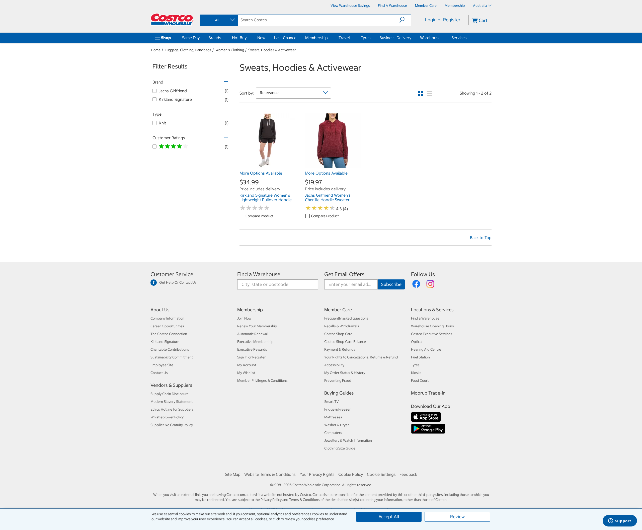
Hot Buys (240, 37)
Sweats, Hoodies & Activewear (272, 50)
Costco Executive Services (431, 334)
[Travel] (351, 37)
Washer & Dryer (336, 425)
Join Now (244, 318)
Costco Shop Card (338, 334)
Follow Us (423, 274)
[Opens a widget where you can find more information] (619, 521)
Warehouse (430, 37)
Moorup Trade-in (428, 393)
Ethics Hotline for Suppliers (172, 409)
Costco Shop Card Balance (345, 341)
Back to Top (481, 237)
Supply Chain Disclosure (169, 394)
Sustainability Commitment (171, 357)
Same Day (191, 37)
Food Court (420, 380)
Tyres (366, 37)
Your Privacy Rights (317, 474)
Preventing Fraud (337, 380)
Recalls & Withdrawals (341, 326)
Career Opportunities (167, 326)
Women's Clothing (229, 50)
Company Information (167, 318)
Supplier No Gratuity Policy (171, 425)
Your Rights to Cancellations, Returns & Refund (361, 357)
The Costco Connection (168, 334)
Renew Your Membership (257, 326)
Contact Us (159, 372)
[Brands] (222, 37)
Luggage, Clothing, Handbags (188, 50)
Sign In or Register (251, 357)
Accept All (388, 516)
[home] (172, 19)
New (261, 37)
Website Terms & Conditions (270, 474)
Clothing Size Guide (339, 448)
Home (155, 50)
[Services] (468, 37)
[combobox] (218, 20)
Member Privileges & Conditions (262, 380)
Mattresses (333, 417)
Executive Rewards (252, 349)
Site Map (232, 474)
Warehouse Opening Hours (432, 326)
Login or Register (442, 20)
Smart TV (331, 401)
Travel (344, 37)
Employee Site (161, 365)
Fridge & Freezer (337, 409)
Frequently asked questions (346, 318)
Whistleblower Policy (167, 417)
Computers (333, 432)
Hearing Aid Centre (426, 349)
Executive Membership (255, 341)
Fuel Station (420, 357)
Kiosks (416, 372)
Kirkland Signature (164, 341)
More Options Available (260, 173)
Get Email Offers (344, 274)
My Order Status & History (344, 372)
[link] (267, 166)
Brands (214, 37)
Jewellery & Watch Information (348, 440)
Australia (480, 5)
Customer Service (171, 274)
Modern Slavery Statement (171, 401)
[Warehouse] (442, 37)
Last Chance (285, 37)
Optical (417, 341)
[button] (405, 20)
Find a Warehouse (258, 274)
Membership (316, 37)
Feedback (408, 474)
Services (459, 37)
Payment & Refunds (339, 349)
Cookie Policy (350, 474)
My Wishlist (246, 372)
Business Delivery (395, 37)
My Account (246, 365)
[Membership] (329, 37)
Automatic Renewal (252, 334)
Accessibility (334, 365)
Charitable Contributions (169, 349)
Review (457, 516)
